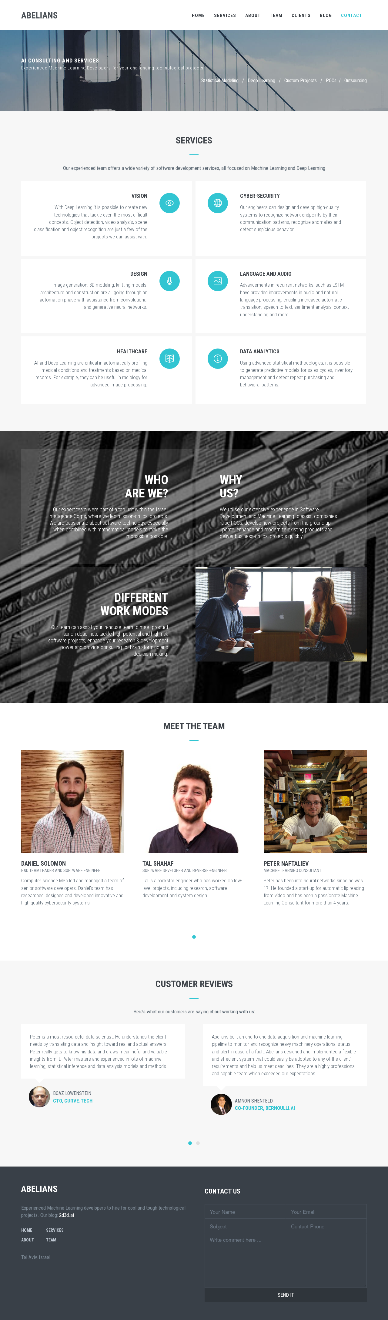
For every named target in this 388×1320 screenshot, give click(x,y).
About (253, 15)
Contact (351, 15)
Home (198, 15)
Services (225, 15)
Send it (286, 1295)
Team (276, 15)
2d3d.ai (66, 1215)
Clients (301, 15)
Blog (326, 15)
